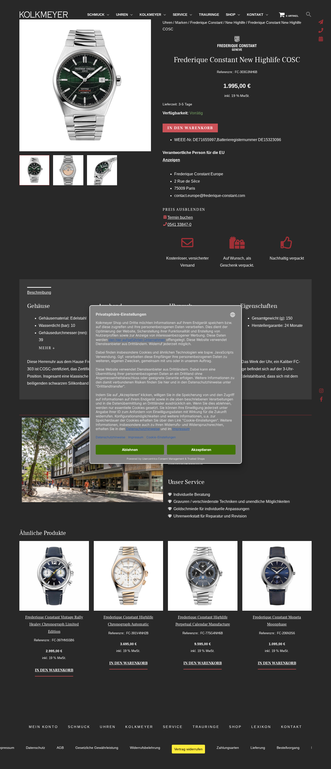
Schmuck (79, 727)
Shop (235, 727)
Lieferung (258, 748)
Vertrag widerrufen (188, 749)
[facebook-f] (321, 399)
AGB (60, 748)
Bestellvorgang (288, 748)
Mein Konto (43, 727)
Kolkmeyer (139, 727)
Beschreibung (39, 292)
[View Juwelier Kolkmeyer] (68, 170)
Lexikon (261, 727)
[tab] (39, 292)
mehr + (47, 348)
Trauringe (206, 727)
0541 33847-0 (179, 224)
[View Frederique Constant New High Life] (34, 170)
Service (173, 727)
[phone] (321, 30)
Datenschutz (35, 748)
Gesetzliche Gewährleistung (96, 748)
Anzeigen (171, 160)
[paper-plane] (321, 21)
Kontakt (291, 727)
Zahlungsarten (228, 748)
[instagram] (321, 392)
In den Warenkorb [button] (54, 670)
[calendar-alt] (321, 38)
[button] (309, 14)
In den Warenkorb (190, 128)
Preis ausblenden (184, 209)
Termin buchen (180, 217)
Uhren (108, 727)
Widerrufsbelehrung (145, 748)
